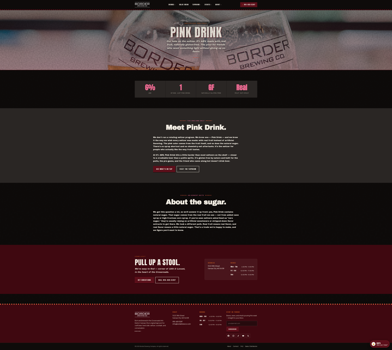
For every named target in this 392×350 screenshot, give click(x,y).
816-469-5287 (248, 4)
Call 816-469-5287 (167, 280)
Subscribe (232, 329)
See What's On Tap (164, 169)
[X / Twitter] (248, 336)
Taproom (196, 4)
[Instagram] (233, 336)
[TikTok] (238, 336)
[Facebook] (228, 336)
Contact (236, 346)
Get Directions (144, 280)
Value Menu (184, 4)
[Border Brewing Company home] (142, 4)
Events (208, 4)
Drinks (172, 4)
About (218, 4)
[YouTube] (243, 336)
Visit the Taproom (188, 169)
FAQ (242, 346)
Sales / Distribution (251, 346)
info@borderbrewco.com (182, 324)
